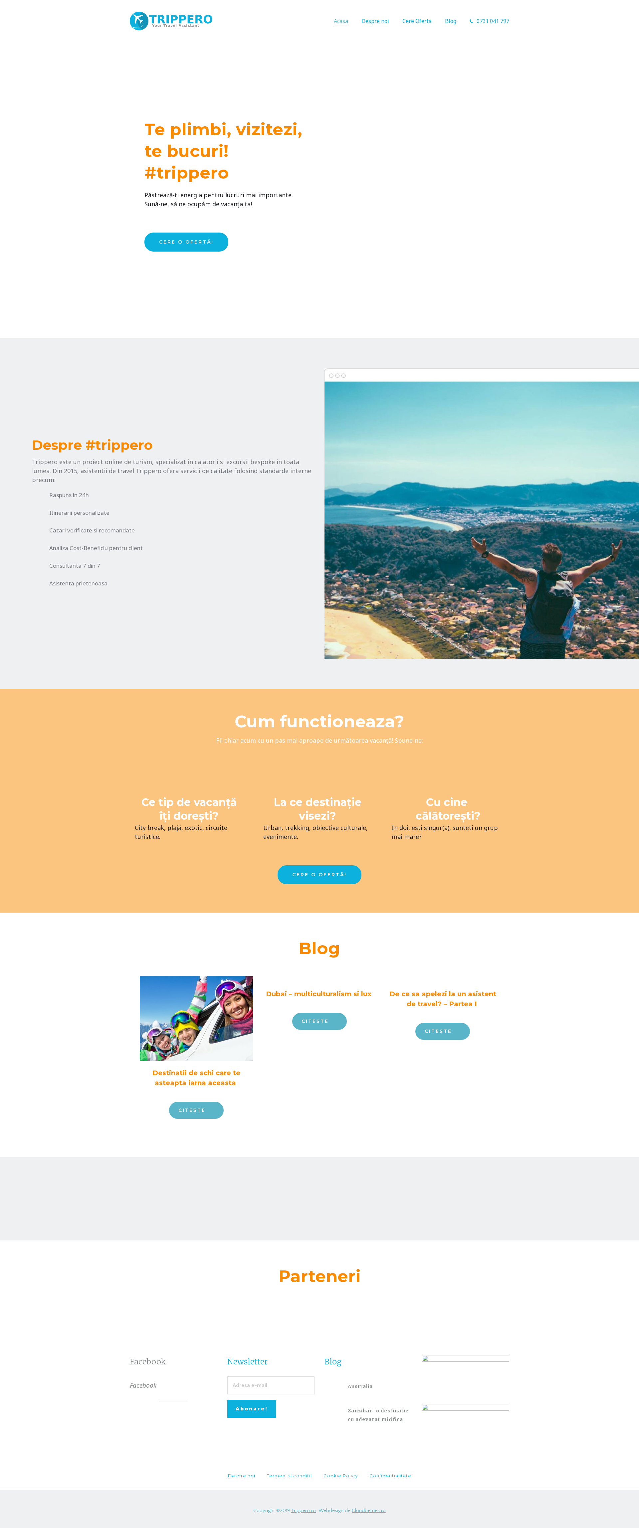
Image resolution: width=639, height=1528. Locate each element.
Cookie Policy (340, 1475)
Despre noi (375, 21)
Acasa (341, 21)
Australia (360, 1386)
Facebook (148, 1361)
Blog (450, 21)
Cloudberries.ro (369, 1510)
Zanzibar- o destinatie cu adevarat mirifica (378, 1415)
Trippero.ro (303, 1510)
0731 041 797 (493, 21)
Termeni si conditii (289, 1475)
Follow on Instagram (323, 1203)
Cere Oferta (417, 21)
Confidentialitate (390, 1475)
